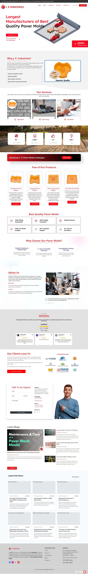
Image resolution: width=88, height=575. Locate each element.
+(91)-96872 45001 (68, 562)
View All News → (76, 476)
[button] (25, 73)
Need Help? (74, 5)
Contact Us (47, 560)
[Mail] (16, 562)
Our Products (48, 555)
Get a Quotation (11, 35)
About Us (47, 553)
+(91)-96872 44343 (68, 560)
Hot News (27, 527)
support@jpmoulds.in (48, 1)
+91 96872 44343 (38, 405)
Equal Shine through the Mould (17, 81)
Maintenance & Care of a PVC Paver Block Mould (23, 452)
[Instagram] (13, 562)
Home (46, 550)
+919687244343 (38, 398)
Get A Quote (83, 5)
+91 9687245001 (37, 1)
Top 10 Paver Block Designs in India (66, 456)
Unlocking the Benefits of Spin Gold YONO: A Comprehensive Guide (18, 500)
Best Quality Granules (14, 79)
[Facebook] (10, 562)
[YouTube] (18, 562)
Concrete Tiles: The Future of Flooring (66, 430)
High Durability (12, 76)
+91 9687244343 (27, 1)
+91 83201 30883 (38, 406)
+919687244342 (38, 400)
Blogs (46, 557)
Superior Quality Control (15, 73)
